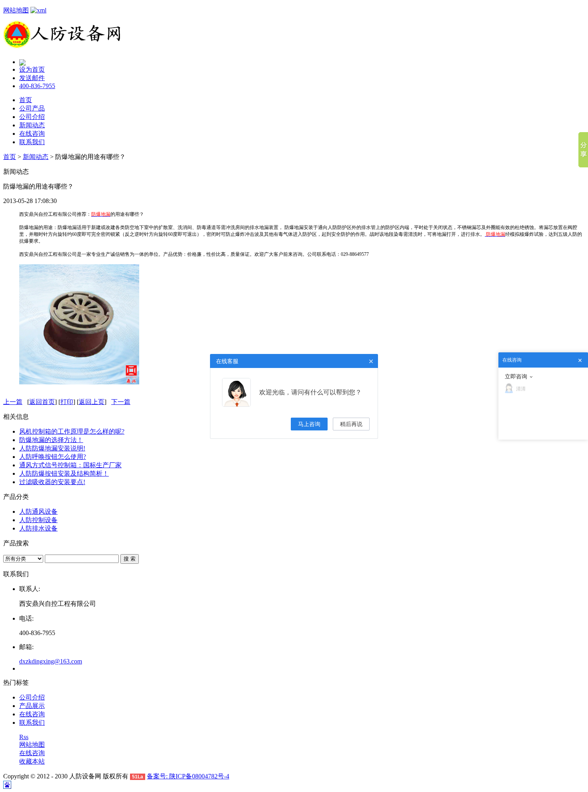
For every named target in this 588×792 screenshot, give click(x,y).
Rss (23, 737)
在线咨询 (32, 133)
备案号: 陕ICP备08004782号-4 (188, 776)
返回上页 (91, 401)
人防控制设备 (38, 520)
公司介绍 (32, 116)
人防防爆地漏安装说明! (52, 448)
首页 (25, 99)
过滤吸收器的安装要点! (52, 481)
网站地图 (16, 10)
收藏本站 (32, 761)
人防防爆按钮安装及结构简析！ (64, 473)
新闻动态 (32, 125)
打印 (66, 401)
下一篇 (120, 401)
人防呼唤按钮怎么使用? (52, 456)
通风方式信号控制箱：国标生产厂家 (70, 465)
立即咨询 (516, 376)
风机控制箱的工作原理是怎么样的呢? (71, 431)
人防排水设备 (38, 528)
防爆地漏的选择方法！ (51, 439)
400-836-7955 (37, 85)
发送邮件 (32, 77)
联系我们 (32, 142)
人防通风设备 (38, 511)
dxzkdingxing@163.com (50, 661)
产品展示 (32, 705)
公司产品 (32, 108)
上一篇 (12, 401)
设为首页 (32, 69)
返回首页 (42, 401)
